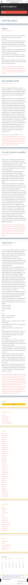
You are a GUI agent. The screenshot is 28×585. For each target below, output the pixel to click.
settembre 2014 (5, 453)
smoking (3, 231)
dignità (21, 379)
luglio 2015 (4, 437)
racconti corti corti (5, 522)
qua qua (11, 71)
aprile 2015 (4, 441)
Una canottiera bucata (10, 81)
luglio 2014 (4, 457)
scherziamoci (4, 526)
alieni (7, 134)
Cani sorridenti (22, 376)
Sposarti (11, 391)
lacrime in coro (5, 518)
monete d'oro (22, 228)
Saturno (20, 141)
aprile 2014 (4, 462)
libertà (3, 139)
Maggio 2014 (4, 461)
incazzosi (4, 516)
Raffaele (19, 230)
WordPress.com (5, 549)
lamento (11, 384)
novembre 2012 (5, 496)
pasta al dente (7, 71)
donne (23, 68)
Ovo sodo (4, 415)
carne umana (7, 377)
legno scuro (15, 384)
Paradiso (23, 388)
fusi (10, 382)
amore (21, 374)
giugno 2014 (4, 459)
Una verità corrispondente (7, 422)
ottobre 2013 (4, 474)
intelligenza (4, 384)
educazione (19, 381)
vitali (10, 393)
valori (20, 391)
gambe (12, 382)
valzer (22, 391)
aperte (3, 376)
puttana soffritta (13, 141)
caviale (15, 226)
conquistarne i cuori (14, 377)
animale (24, 374)
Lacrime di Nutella (5, 417)
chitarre (13, 68)
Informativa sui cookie (6, 579)
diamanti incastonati (16, 379)
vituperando (12, 233)
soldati (6, 143)
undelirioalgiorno (9, 6)
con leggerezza (8, 66)
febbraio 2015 (4, 443)
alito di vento (19, 134)
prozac (7, 389)
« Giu (3, 572)
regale (17, 141)
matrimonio (12, 386)
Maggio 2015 (4, 439)
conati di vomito (14, 137)
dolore (24, 379)
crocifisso (7, 379)
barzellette (4, 68)
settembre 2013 (5, 476)
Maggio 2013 (4, 484)
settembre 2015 (5, 435)
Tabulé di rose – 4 (8, 243)
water (8, 144)
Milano (18, 228)
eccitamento (13, 381)
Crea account (4, 541)
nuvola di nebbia (18, 139)
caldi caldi (4, 510)
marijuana (8, 386)
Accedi (3, 543)
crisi (16, 68)
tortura (17, 391)
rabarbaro (15, 230)
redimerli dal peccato (18, 389)
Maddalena (4, 386)
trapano (19, 143)
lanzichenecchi (21, 70)
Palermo (5, 230)
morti (3, 230)
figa (4, 382)
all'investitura (4, 136)
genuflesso (19, 137)
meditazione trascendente (10, 139)
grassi (17, 70)
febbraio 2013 (4, 490)
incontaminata (23, 382)
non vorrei (7, 388)
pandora (23, 139)
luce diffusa (20, 384)
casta (20, 136)
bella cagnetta (12, 136)
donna (3, 381)
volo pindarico (17, 233)
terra (14, 391)
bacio (6, 376)
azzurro (22, 66)
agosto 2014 (4, 455)
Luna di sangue (5, 419)
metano (14, 228)
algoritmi (3, 226)
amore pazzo (4, 508)
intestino (23, 137)
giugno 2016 (4, 433)
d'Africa (10, 379)
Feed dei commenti (6, 547)
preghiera (3, 389)
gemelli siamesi (17, 382)
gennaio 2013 (4, 492)
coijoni (9, 137)
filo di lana (24, 226)
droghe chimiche (8, 381)
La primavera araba (6, 420)
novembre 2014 (5, 449)
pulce (12, 230)
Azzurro (4, 29)
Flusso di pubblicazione (6, 545)
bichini (17, 136)
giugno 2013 (4, 482)
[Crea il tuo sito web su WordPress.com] (14, 1)
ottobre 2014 (4, 451)
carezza (3, 377)
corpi (19, 377)
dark (3, 514)
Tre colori (22, 231)
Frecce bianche (7, 70)
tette (17, 143)
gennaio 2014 (4, 468)
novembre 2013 (5, 472)
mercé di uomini (18, 386)
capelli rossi (11, 226)
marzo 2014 (4, 464)
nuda (11, 388)
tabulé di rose (8, 374)
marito (12, 228)
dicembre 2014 (5, 447)
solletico (15, 71)
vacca (6, 144)
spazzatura (20, 71)
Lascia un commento (14, 144)
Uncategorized (5, 530)
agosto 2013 (4, 478)
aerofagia (22, 224)
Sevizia (24, 141)
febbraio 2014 (4, 466)
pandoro (9, 230)
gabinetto (12, 70)
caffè (7, 68)
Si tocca (3, 143)
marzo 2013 (4, 488)
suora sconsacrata (16, 231)
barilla (8, 136)
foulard (3, 228)
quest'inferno (11, 389)
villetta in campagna (5, 233)
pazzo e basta (5, 520)
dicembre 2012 (5, 494)
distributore (19, 68)
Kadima (8, 384)
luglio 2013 (4, 480)
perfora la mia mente (6, 141)
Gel (14, 70)
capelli (10, 68)
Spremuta (14, 143)
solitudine (7, 231)
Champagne (19, 226)
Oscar (17, 388)
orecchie (13, 388)
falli (2, 382)
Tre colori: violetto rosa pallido (14, 152)
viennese (7, 393)
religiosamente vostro (6, 524)
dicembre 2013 (5, 470)
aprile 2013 (4, 486)
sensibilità (4, 391)
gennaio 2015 (4, 445)
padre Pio (20, 388)
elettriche (23, 381)
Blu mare (7, 226)
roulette (22, 230)
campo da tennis (16, 376)
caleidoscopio (9, 376)
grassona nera (7, 228)
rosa (23, 389)
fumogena (7, 382)
